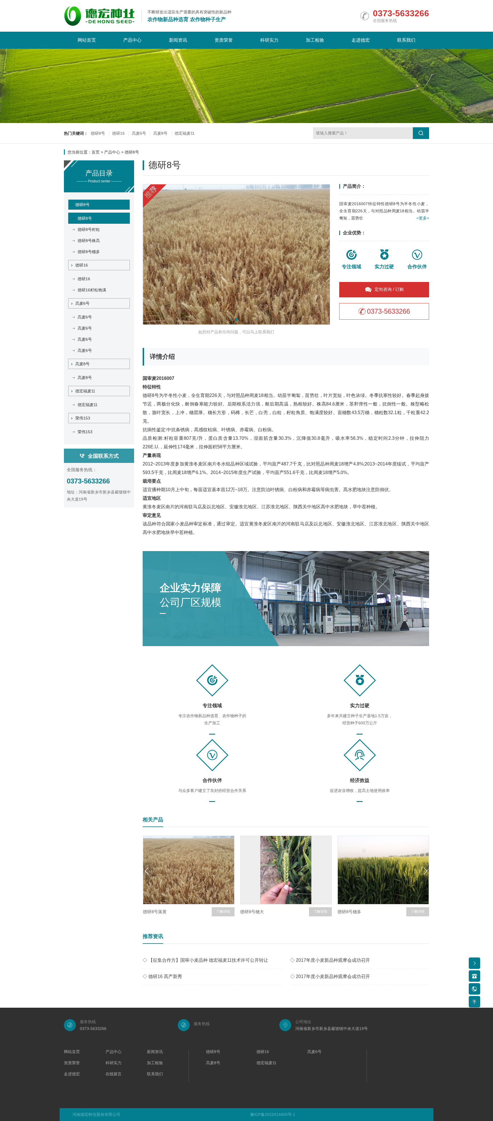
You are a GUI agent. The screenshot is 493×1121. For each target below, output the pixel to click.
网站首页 (87, 40)
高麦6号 (139, 133)
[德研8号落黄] (189, 870)
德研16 (118, 133)
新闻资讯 (178, 40)
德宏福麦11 (185, 133)
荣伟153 (82, 418)
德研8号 (98, 133)
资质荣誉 (224, 40)
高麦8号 (160, 133)
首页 (96, 152)
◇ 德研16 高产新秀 (162, 976)
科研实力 (269, 40)
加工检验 (315, 40)
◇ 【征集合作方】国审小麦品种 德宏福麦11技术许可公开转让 (205, 960)
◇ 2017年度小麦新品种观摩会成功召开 (330, 960)
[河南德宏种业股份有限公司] (99, 16)
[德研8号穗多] (383, 870)
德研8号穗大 (252, 911)
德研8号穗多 (349, 911)
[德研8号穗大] (286, 870)
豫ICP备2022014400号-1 (272, 1114)
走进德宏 (360, 40)
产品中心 (132, 40)
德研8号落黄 (155, 911)
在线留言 (114, 1074)
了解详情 (223, 912)
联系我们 (406, 40)
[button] (236, 319)
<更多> (423, 218)
